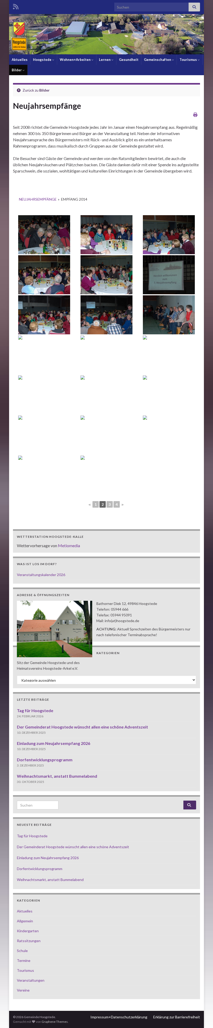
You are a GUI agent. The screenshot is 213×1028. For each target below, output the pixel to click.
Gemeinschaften (158, 60)
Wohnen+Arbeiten (75, 60)
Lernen (105, 60)
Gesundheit (128, 60)
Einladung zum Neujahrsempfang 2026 (53, 743)
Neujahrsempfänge (38, 199)
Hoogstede (42, 60)
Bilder (17, 70)
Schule (22, 950)
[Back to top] (201, 1016)
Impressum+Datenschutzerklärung (118, 1017)
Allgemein (25, 921)
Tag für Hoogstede (35, 710)
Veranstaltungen (30, 980)
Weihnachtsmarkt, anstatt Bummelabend (57, 776)
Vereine (23, 990)
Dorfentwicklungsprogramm (44, 759)
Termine (23, 960)
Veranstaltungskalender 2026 (41, 574)
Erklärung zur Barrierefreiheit (176, 1017)
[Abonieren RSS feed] (15, 5)
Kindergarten (28, 931)
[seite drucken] (195, 114)
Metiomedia (69, 545)
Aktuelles (20, 60)
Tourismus (188, 60)
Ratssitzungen (29, 940)
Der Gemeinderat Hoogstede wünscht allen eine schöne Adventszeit (82, 726)
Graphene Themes (55, 1022)
